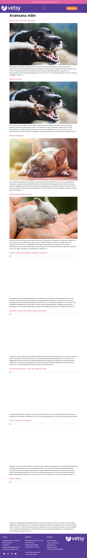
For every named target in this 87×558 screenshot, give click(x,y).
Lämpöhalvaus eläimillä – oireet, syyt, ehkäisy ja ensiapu (28, 369)
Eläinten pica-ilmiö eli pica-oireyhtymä (22, 20)
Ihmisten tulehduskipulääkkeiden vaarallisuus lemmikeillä (28, 253)
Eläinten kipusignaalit (17, 136)
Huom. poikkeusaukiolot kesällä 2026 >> (45, 2)
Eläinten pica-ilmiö (16, 79)
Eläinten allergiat (15, 479)
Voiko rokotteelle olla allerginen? (21, 421)
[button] (43, 8)
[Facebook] (4, 553)
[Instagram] (12, 553)
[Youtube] (15, 553)
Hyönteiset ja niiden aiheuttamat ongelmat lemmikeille (28, 311)
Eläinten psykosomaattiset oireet (21, 194)
